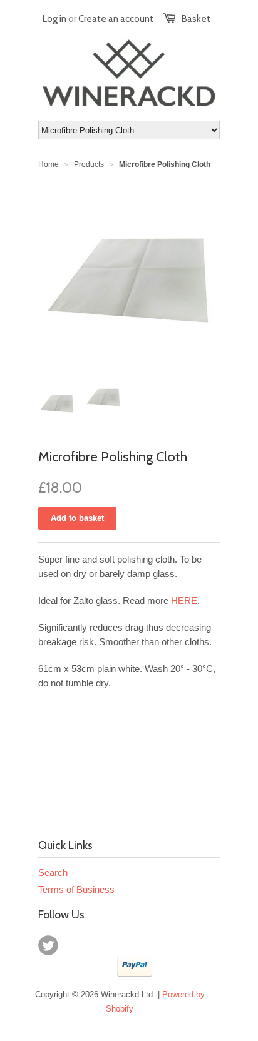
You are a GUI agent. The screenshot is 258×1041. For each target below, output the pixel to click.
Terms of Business (76, 889)
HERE (184, 600)
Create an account (115, 18)
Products (89, 164)
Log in (54, 18)
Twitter (48, 945)
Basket (196, 18)
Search (53, 872)
